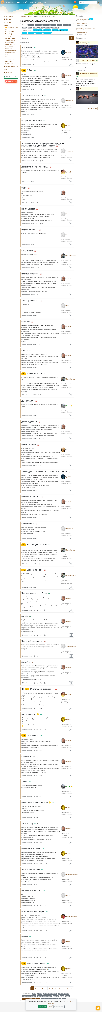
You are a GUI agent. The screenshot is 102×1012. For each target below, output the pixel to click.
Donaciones (12, 81)
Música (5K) (8, 48)
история (53, 25)
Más (50, 1007)
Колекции (9, 61)
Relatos (40, 993)
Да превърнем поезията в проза (85, 28)
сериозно (31, 32)
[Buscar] (99, 2)
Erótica (62, 996)
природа (47, 27)
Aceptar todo (42, 1007)
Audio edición (9, 55)
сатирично (39, 32)
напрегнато (47, 30)
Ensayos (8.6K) (9, 36)
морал (35, 27)
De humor (68, 130)
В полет (82, 89)
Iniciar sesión (8, 17)
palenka (68, 125)
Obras (24, 16)
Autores (33, 2)
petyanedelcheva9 (72, 874)
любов (59, 25)
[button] (76, 2)
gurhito (68, 52)
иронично (55, 30)
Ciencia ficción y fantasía (29, 996)
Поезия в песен (11, 59)
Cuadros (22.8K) (9, 42)
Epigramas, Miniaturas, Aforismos (66, 58)
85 (71, 988)
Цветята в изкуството (82, 23)
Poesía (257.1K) (9, 32)
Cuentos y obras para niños (44, 996)
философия (67, 25)
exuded (68, 76)
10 (63, 988)
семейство (46, 25)
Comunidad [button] (42, 2)
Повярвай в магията (81, 32)
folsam (68, 406)
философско (63, 30)
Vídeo (6, 57)
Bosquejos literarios (64, 993)
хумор (24, 27)
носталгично (47, 32)
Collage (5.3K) (9, 46)
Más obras (91, 108)
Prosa (30, 16)
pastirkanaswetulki (72, 916)
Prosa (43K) (8, 34)
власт (29, 27)
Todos (6, 25)
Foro (5, 70)
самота (41, 27)
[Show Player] (98, 1008)
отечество (38, 25)
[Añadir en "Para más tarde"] (71, 64)
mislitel (68, 172)
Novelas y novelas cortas (50, 993)
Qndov (68, 895)
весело (25, 32)
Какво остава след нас (82, 19)
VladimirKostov (71, 646)
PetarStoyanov (71, 256)
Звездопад (83, 43)
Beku (68, 306)
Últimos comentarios (11, 66)
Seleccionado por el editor (11, 28)
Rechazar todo (59, 1007)
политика (30, 25)
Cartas (67, 80)
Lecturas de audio (10, 52)
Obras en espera (9, 63)
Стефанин (69, 101)
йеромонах (70, 450)
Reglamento (8, 73)
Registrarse (7, 19)
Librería (8, 22)
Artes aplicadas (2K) (10, 50)
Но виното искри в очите (88, 73)
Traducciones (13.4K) (11, 40)
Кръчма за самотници (87, 60)
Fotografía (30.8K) (10, 44)
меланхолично (38, 30)
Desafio (79, 16)
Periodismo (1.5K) (10, 38)
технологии (55, 27)
